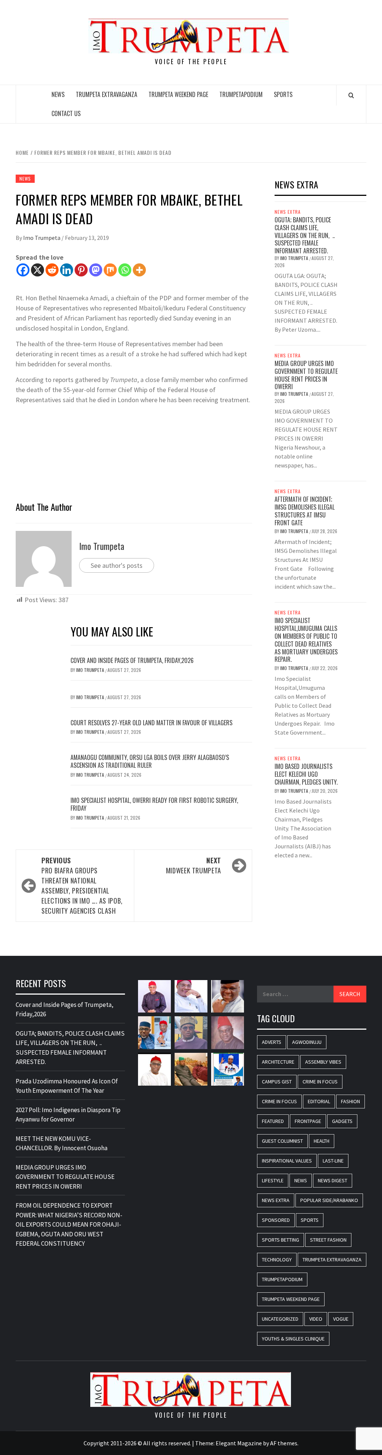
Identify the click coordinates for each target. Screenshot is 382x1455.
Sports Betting (280, 1239)
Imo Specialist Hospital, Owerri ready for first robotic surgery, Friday (154, 804)
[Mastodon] (95, 269)
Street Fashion (328, 1239)
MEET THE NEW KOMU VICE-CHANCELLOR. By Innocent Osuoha (61, 1143)
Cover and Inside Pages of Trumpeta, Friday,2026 (132, 660)
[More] (139, 269)
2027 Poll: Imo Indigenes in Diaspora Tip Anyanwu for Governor (68, 1115)
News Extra (288, 212)
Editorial (319, 1101)
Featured (273, 1121)
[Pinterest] (81, 269)
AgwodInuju (307, 1042)
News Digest (332, 1180)
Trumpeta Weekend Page (178, 94)
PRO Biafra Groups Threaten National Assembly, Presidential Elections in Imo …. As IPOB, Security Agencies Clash (82, 885)
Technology (277, 1259)
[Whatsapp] (124, 269)
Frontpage (308, 1121)
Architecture (278, 1061)
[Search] (351, 95)
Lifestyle (273, 1180)
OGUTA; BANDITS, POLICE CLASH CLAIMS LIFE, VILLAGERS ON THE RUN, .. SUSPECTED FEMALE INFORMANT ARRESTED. (305, 235)
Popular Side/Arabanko (329, 1200)
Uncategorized (280, 1318)
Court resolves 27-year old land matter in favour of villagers (151, 722)
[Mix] (110, 269)
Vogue (340, 1318)
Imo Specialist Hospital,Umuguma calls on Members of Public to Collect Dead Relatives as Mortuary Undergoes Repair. (306, 640)
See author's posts (117, 565)
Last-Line (333, 1160)
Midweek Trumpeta (193, 865)
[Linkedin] (66, 269)
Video (315, 1318)
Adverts (271, 1042)
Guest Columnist (282, 1141)
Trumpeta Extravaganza (106, 94)
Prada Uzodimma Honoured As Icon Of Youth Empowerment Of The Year (67, 1086)
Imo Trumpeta (42, 237)
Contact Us (66, 113)
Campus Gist (277, 1081)
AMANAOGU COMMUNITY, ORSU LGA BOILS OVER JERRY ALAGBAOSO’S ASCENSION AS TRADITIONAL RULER (150, 761)
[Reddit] (52, 269)
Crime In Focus (320, 1081)
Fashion (350, 1101)
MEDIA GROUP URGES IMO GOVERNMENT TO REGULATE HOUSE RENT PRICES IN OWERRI (306, 375)
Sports (283, 94)
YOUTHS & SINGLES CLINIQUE (293, 1338)
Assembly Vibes (323, 1061)
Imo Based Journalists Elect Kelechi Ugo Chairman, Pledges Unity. (306, 774)
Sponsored (276, 1220)
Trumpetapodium (241, 94)
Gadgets (342, 1121)
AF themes (283, 1443)
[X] (37, 269)
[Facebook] (22, 269)
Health (321, 1141)
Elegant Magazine (239, 1443)
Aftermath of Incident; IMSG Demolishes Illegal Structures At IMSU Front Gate (305, 511)
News (58, 94)
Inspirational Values (287, 1160)
